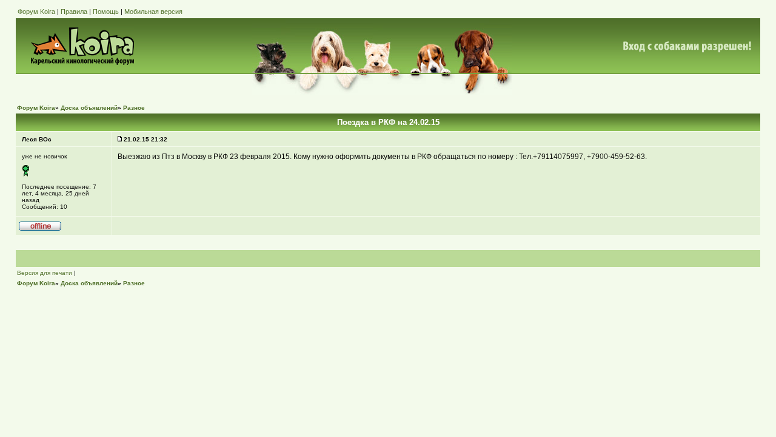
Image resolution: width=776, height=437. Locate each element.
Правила (74, 11)
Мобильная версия (153, 11)
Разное (134, 107)
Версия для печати (44, 272)
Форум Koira (36, 11)
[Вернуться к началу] (40, 229)
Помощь (106, 11)
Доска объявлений (89, 107)
